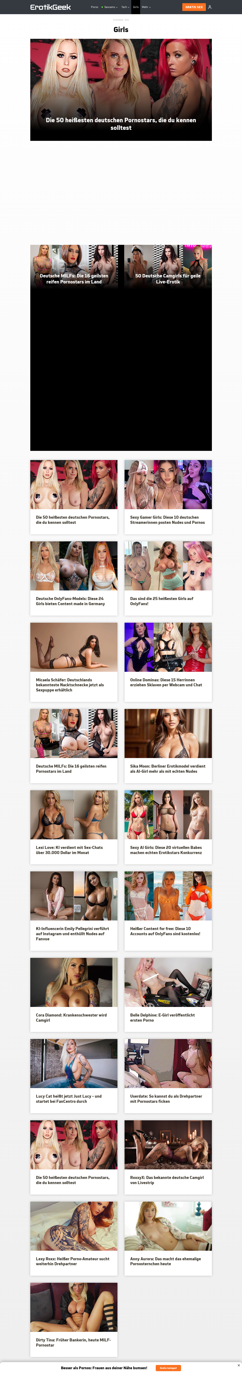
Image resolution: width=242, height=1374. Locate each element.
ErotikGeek (118, 20)
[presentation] (121, 90)
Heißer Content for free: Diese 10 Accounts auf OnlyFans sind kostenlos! (165, 931)
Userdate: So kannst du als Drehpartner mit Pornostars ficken (166, 1099)
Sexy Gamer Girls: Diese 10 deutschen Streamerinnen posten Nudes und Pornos (167, 520)
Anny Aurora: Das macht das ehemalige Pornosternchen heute (165, 1261)
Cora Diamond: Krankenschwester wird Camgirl (71, 1017)
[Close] (239, 1365)
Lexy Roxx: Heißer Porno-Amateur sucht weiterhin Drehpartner (72, 1261)
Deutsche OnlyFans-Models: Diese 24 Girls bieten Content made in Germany (70, 601)
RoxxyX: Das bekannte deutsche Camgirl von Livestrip (167, 1180)
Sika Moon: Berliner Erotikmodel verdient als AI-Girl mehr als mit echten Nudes (168, 769)
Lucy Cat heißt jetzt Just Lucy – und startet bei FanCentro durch (69, 1099)
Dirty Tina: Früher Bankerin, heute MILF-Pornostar (73, 1342)
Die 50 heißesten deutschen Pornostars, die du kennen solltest (73, 520)
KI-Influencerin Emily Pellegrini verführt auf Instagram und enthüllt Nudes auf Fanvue (72, 934)
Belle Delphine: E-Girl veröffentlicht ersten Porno (162, 1017)
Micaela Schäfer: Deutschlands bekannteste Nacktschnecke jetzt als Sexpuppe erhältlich (70, 685)
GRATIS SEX (194, 7)
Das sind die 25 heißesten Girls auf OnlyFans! (161, 601)
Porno (94, 7)
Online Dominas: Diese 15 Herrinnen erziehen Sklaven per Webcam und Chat (166, 682)
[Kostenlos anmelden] (121, 1368)
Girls (136, 7)
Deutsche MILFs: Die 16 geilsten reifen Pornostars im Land (71, 769)
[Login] (210, 7)
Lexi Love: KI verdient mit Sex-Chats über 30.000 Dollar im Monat (69, 850)
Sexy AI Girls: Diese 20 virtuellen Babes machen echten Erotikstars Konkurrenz (166, 850)
